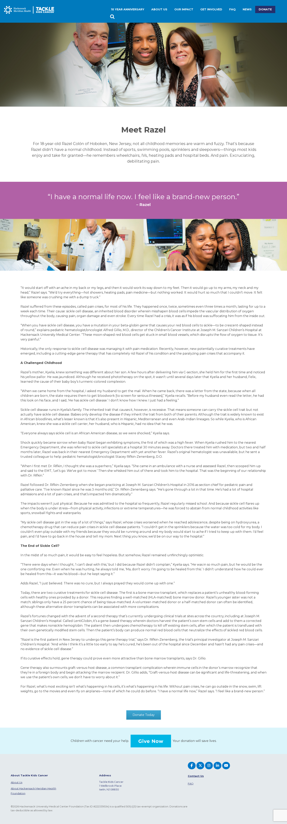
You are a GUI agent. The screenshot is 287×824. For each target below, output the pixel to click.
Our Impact (183, 9)
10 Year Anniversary (127, 9)
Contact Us (196, 775)
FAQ (232, 9)
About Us (16, 782)
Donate (265, 9)
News (247, 9)
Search (112, 16)
